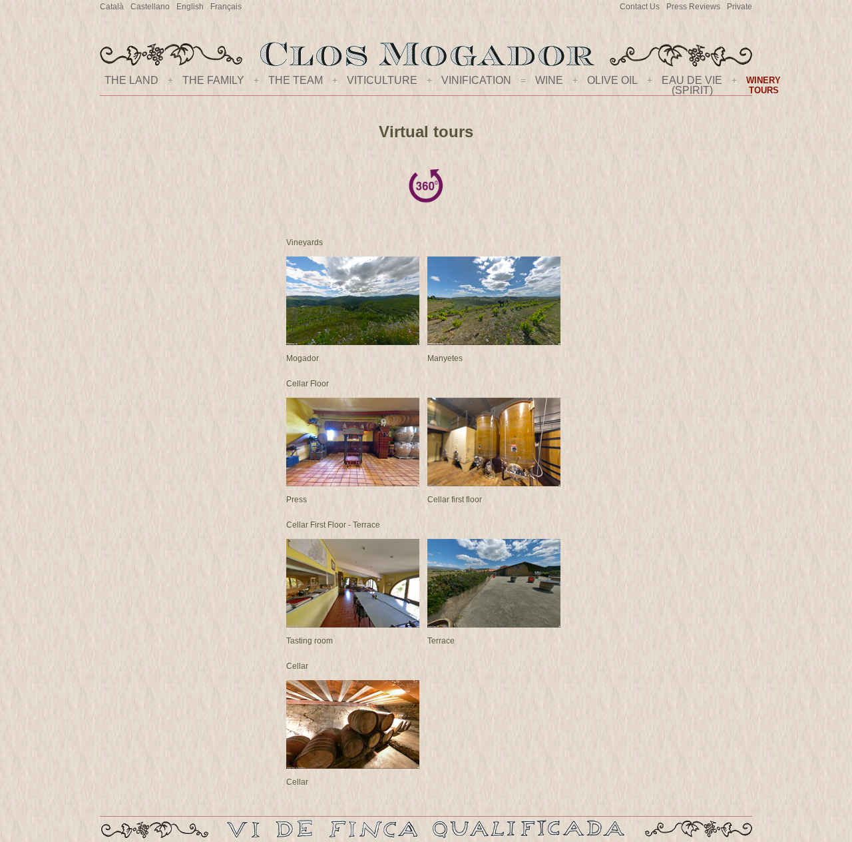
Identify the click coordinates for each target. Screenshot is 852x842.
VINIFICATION (476, 80)
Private (739, 6)
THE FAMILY (213, 80)
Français (226, 6)
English (190, 6)
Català (112, 6)
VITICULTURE (382, 80)
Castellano (150, 6)
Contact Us (640, 6)
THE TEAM (295, 80)
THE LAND (131, 80)
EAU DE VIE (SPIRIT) (692, 85)
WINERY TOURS (763, 85)
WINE (549, 80)
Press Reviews (693, 6)
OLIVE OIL (612, 80)
